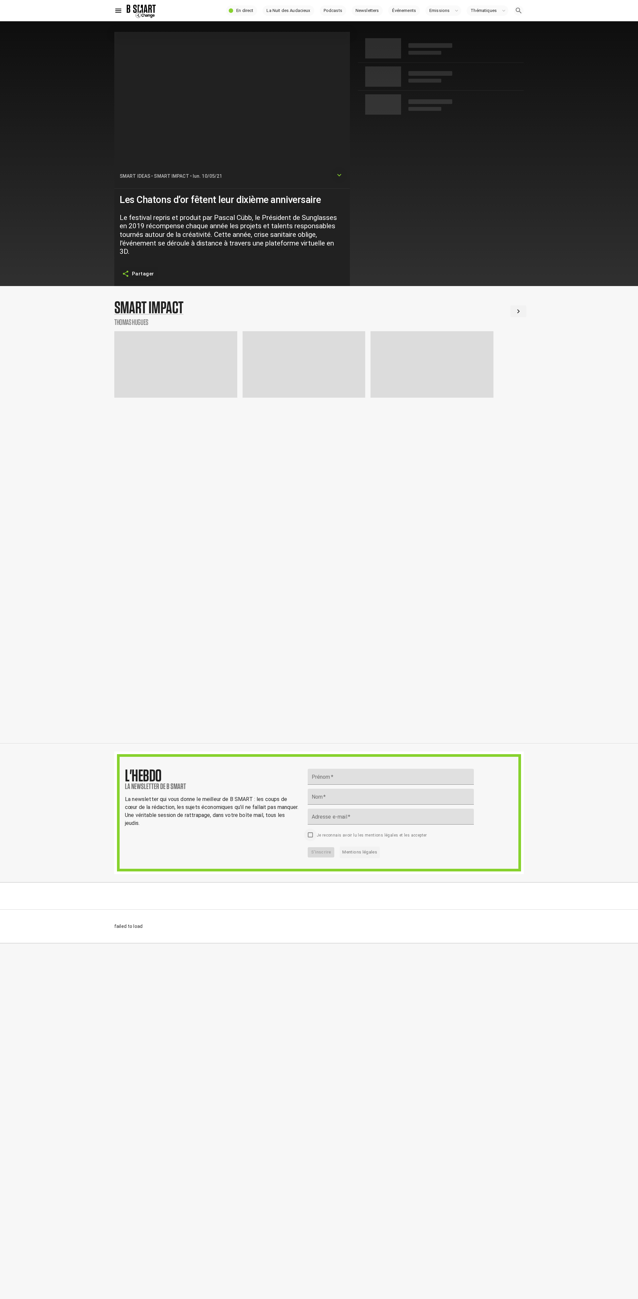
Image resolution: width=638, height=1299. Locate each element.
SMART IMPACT (171, 176)
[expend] (339, 175)
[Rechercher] (519, 11)
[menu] (118, 11)
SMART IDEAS (135, 176)
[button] (241, 10)
